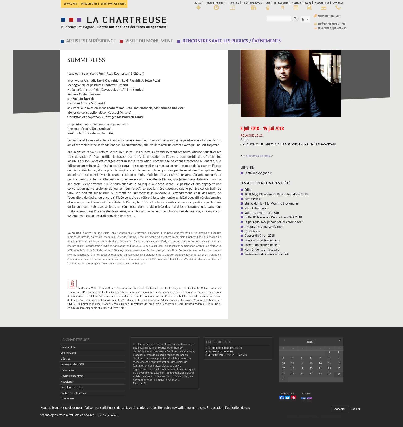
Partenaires (67, 370)
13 (311, 363)
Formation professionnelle (262, 245)
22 (329, 368)
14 (320, 363)
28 (320, 373)
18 (292, 368)
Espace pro (70, 3)
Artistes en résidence (91, 41)
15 (329, 363)
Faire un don (89, 3)
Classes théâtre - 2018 (260, 236)
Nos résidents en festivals (262, 249)
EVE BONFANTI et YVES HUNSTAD (226, 355)
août (311, 342)
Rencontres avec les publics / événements (232, 41)
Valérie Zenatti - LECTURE (262, 213)
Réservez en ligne (257, 155)
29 (329, 373)
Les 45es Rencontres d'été (265, 183)
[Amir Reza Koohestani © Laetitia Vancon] (291, 83)
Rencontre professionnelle (262, 240)
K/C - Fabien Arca (256, 208)
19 (301, 368)
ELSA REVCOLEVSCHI (219, 351)
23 (338, 368)
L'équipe (66, 358)
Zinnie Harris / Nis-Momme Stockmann (271, 203)
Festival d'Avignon (257, 173)
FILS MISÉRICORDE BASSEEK (224, 347)
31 (283, 379)
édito (248, 190)
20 (311, 368)
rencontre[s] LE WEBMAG (332, 28)
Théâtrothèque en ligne (332, 24)
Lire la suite (140, 383)
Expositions (252, 231)
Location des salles (113, 3)
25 (292, 373)
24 (283, 373)
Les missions (68, 353)
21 (320, 368)
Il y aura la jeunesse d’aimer (264, 227)
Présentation (68, 347)
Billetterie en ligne (329, 16)
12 (301, 363)
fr (303, 19)
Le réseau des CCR (72, 364)
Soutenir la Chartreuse (74, 393)
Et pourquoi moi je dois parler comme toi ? (274, 222)
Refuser (355, 408)
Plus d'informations (107, 415)
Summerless (253, 199)
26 (301, 373)
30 (338, 374)
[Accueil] (113, 21)
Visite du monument (149, 41)
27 (311, 373)
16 (338, 363)
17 (283, 368)
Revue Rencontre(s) (72, 376)
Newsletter (67, 382)
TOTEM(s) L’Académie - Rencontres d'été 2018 (276, 194)
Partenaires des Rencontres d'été (267, 254)
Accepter (339, 408)
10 (283, 363)
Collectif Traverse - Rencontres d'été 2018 (273, 217)
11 (292, 363)
